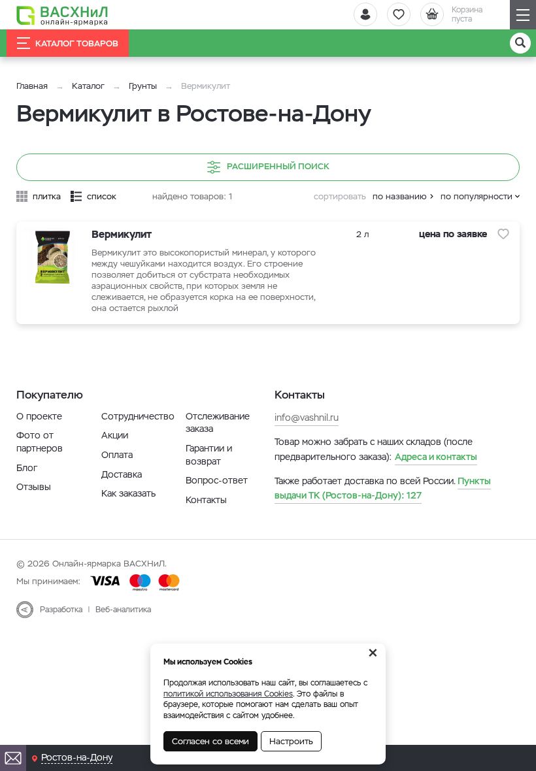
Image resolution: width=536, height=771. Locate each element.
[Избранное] (398, 14)
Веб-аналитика (123, 610)
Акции (114, 435)
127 (383, 488)
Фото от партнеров (39, 441)
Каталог (88, 85)
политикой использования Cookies (228, 694)
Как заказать (128, 493)
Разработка (61, 610)
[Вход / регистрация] (365, 14)
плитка (47, 196)
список (101, 196)
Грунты (143, 85)
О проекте (39, 416)
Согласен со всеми (210, 741)
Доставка (121, 474)
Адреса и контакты (436, 457)
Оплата (117, 455)
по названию (400, 196)
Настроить (291, 741)
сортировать (340, 196)
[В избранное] (503, 234)
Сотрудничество (138, 416)
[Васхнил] (62, 15)
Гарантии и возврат (209, 454)
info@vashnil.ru (307, 417)
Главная (32, 85)
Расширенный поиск (278, 166)
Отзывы (33, 487)
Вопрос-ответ (217, 480)
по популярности (476, 196)
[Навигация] (523, 14)
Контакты (206, 500)
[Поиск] (520, 43)
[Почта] (13, 758)
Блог (26, 468)
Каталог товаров (76, 43)
